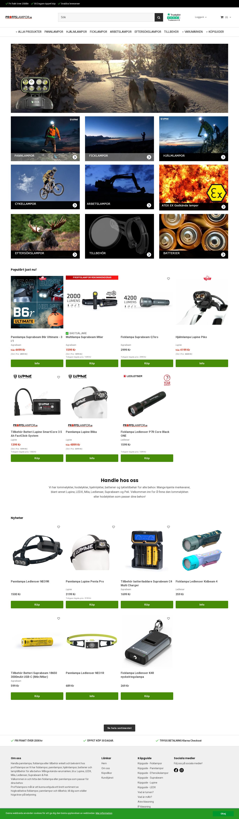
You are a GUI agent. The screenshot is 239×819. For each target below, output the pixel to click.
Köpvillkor (106, 773)
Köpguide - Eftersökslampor (153, 773)
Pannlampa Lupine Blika (81, 432)
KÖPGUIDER (216, 31)
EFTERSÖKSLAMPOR (148, 31)
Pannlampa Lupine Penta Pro (85, 581)
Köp (92, 363)
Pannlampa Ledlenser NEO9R (30, 581)
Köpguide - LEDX (147, 787)
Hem (104, 763)
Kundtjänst (107, 777)
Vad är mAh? (145, 797)
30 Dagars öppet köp (45, 3)
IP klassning (144, 806)
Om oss (105, 768)
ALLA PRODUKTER (29, 31)
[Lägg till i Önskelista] (114, 279)
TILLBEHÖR (171, 31)
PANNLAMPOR (53, 31)
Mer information (104, 813)
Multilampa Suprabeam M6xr (84, 337)
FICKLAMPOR (98, 31)
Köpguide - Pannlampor (151, 768)
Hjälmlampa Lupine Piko (191, 337)
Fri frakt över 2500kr (18, 3)
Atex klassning (146, 801)
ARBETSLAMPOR (121, 31)
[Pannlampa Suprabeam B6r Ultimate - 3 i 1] (43, 277)
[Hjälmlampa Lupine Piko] (207, 277)
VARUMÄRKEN (194, 31)
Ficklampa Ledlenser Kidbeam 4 (196, 581)
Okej (223, 813)
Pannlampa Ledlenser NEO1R (85, 673)
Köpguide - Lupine (147, 782)
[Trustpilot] (174, 16)
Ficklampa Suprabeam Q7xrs (139, 337)
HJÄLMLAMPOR (76, 31)
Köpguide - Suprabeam (150, 777)
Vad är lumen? (146, 792)
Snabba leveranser (70, 3)
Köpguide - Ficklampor (150, 763)
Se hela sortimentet (119, 728)
